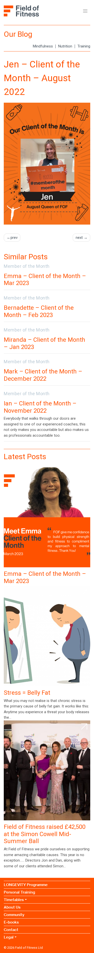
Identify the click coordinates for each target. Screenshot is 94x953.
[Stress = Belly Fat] (47, 636)
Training (83, 46)
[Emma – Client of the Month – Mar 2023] (47, 517)
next (79, 237)
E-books (11, 922)
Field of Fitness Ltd (29, 948)
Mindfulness (43, 46)
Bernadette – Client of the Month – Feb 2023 (39, 311)
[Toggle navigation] (85, 11)
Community (14, 914)
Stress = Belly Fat (27, 692)
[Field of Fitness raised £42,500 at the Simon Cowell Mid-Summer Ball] (47, 770)
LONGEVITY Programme (26, 884)
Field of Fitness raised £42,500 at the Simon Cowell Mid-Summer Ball (44, 834)
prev (14, 237)
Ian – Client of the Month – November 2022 (40, 407)
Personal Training (19, 892)
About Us (12, 907)
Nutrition (65, 46)
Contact (11, 929)
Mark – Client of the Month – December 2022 (43, 375)
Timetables (14, 899)
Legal (9, 937)
